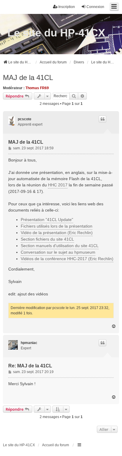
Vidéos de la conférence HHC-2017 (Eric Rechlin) (67, 258)
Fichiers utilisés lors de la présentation (56, 226)
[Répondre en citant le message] (102, 119)
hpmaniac (29, 343)
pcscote (24, 119)
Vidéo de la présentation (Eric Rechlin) (57, 232)
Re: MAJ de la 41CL (30, 365)
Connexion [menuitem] (95, 7)
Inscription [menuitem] (66, 7)
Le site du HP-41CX (56, 33)
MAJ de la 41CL (28, 77)
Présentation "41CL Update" (47, 219)
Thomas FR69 (37, 88)
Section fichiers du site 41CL (47, 239)
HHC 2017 (58, 185)
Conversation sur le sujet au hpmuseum (58, 252)
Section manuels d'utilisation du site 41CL (60, 245)
